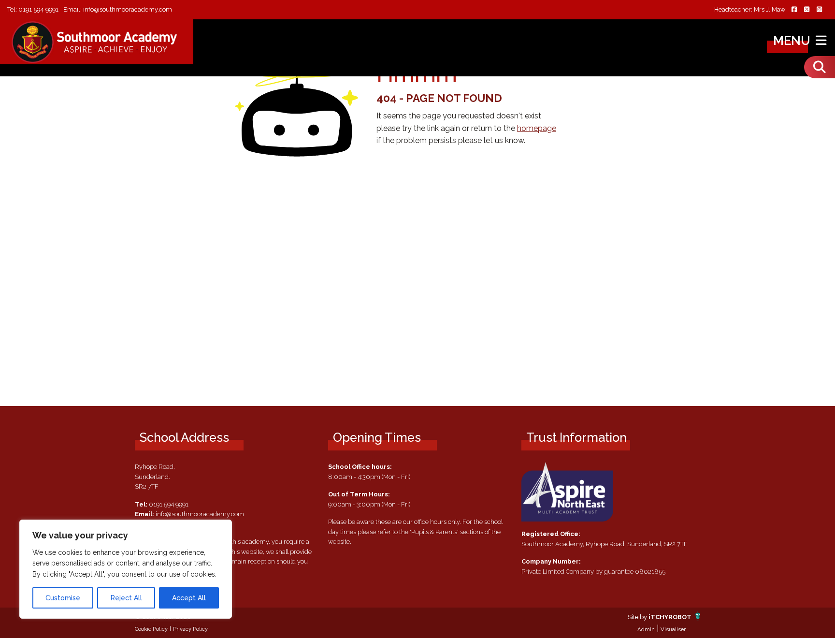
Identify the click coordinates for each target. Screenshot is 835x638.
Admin (646, 629)
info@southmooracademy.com (127, 9)
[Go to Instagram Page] (819, 10)
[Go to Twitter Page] (806, 10)
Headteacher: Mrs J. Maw (749, 10)
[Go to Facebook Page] (794, 10)
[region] (125, 569)
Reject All (126, 598)
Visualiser (673, 629)
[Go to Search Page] (819, 67)
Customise (62, 598)
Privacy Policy (190, 628)
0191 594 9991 (38, 9)
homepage (536, 128)
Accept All (189, 598)
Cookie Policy (151, 628)
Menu (793, 40)
